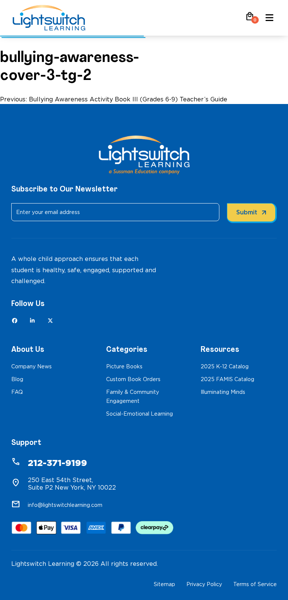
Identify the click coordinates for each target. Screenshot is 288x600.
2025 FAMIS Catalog (227, 379)
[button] (249, 19)
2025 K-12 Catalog (225, 366)
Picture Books (124, 366)
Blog (17, 379)
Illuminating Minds (223, 392)
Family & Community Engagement (132, 396)
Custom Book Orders (133, 379)
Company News (31, 366)
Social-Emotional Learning (139, 414)
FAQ (17, 392)
